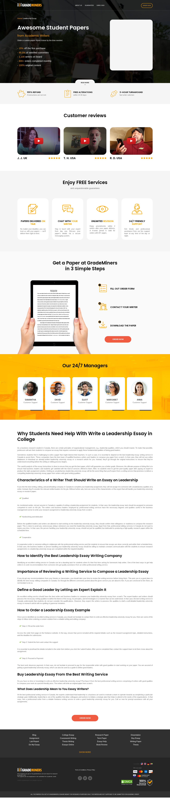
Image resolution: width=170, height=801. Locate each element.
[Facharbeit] (148, 764)
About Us (78, 5)
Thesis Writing (68, 741)
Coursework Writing (68, 738)
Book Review (101, 745)
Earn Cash (100, 5)
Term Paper (102, 738)
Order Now (147, 5)
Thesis (136, 745)
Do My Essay (34, 745)
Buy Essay (135, 738)
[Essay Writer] (142, 764)
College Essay (68, 735)
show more (85, 752)
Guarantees (89, 5)
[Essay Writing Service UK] (145, 764)
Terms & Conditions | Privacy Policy (85, 770)
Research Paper (102, 735)
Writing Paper (135, 741)
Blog (34, 735)
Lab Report (34, 741)
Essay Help (102, 741)
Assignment (34, 738)
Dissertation (136, 735)
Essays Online (68, 745)
